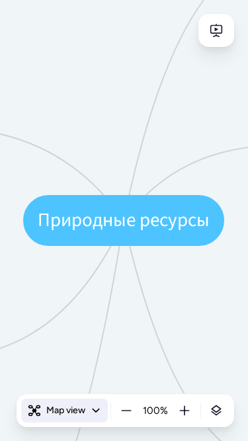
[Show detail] (216, 410)
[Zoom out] (126, 410)
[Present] (216, 30)
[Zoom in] (184, 410)
